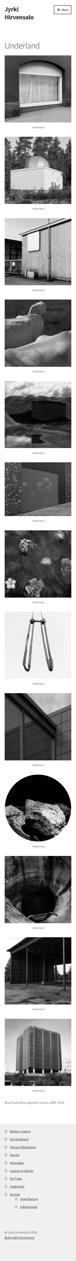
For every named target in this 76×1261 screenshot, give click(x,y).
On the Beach (19, 1139)
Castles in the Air (21, 1171)
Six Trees (16, 1178)
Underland (17, 1186)
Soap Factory (29, 1199)
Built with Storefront (19, 1238)
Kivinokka (17, 1163)
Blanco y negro (20, 1131)
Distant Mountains (23, 1147)
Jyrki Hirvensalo (19, 13)
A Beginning (28, 1207)
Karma (14, 1155)
